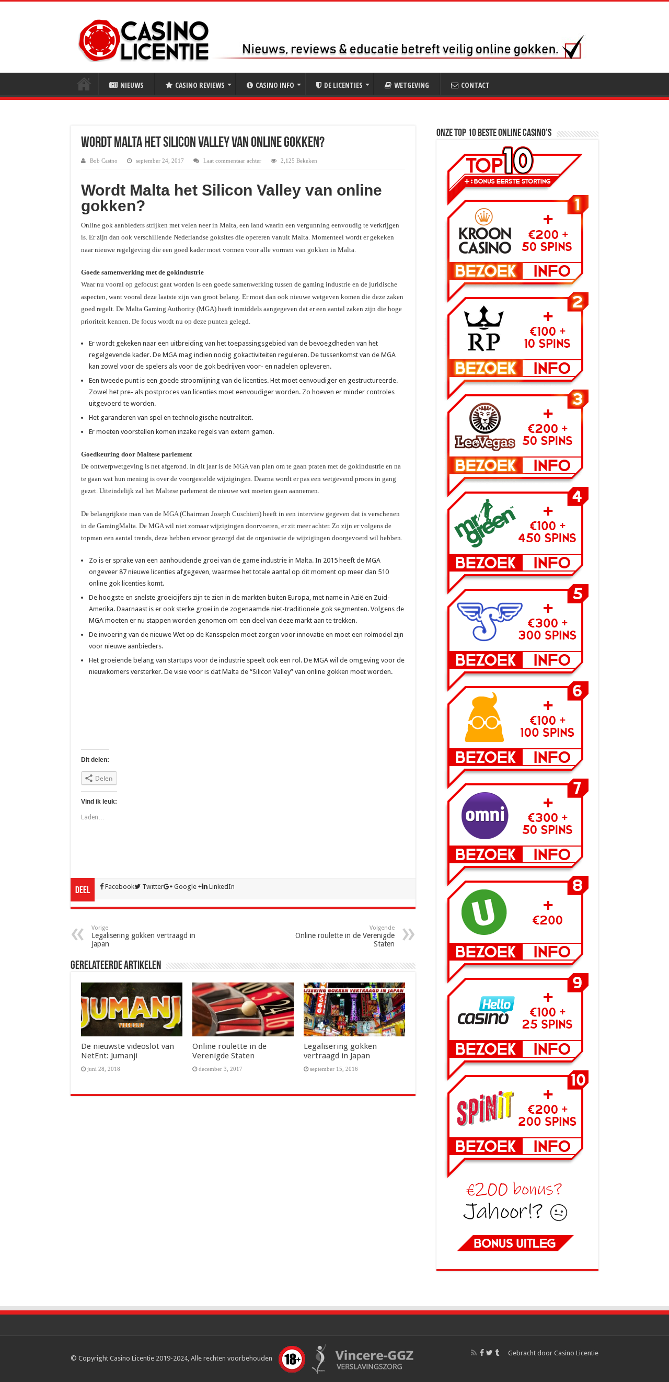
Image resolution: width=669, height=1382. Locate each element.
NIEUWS (132, 85)
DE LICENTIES (343, 85)
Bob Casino (104, 160)
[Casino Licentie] (143, 38)
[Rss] (474, 1352)
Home (84, 84)
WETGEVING (411, 85)
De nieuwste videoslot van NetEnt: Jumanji (127, 1051)
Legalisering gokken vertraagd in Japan (143, 936)
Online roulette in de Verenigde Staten (345, 936)
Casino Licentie (576, 1353)
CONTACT (475, 85)
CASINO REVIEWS (200, 85)
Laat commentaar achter (232, 160)
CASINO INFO (275, 85)
